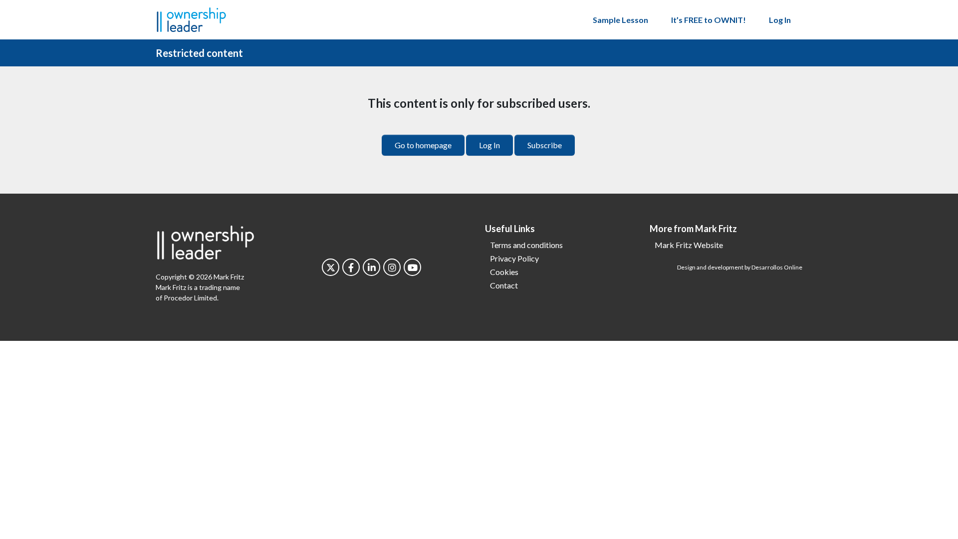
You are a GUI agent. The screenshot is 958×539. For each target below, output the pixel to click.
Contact (504, 285)
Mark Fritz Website (689, 245)
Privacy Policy (514, 258)
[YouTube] (412, 267)
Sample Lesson (620, 19)
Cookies (504, 271)
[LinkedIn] (371, 267)
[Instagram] (392, 267)
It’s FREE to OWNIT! (708, 19)
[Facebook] (351, 267)
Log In (780, 19)
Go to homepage (423, 145)
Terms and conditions (526, 245)
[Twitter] (330, 267)
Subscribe (544, 145)
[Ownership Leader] (191, 18)
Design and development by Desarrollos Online (739, 267)
